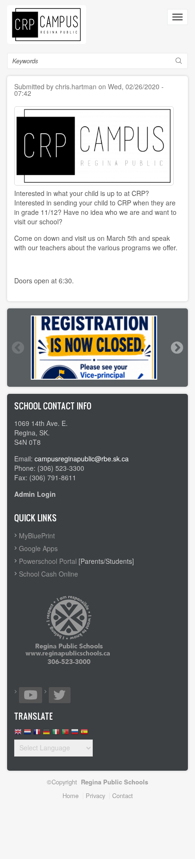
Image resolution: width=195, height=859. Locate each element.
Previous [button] (17, 347)
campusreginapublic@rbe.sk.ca (82, 458)
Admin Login (35, 494)
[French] (37, 734)
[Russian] (75, 734)
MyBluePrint (37, 535)
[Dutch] (27, 734)
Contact (122, 795)
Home (70, 795)
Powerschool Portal (48, 561)
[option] (97, 347)
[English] (18, 734)
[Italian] (56, 734)
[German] (46, 734)
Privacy (95, 795)
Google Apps (38, 548)
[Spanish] (84, 734)
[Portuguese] (65, 734)
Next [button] (176, 347)
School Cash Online (48, 573)
